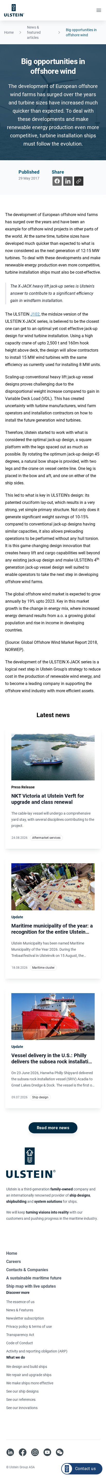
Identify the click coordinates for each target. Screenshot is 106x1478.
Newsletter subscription (25, 1318)
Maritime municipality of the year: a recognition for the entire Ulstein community (52, 932)
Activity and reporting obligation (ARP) (36, 1351)
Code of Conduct (19, 1343)
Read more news (53, 1127)
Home (9, 32)
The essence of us (20, 1302)
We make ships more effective (29, 1383)
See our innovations (22, 1408)
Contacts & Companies (27, 1269)
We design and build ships (26, 1367)
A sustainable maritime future (33, 1278)
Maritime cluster (43, 967)
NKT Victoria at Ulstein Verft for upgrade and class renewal (47, 799)
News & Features (19, 1310)
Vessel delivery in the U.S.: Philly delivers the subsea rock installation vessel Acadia (52, 1061)
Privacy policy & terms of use (29, 1326)
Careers (13, 1261)
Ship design (40, 1097)
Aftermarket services (46, 838)
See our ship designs (22, 1391)
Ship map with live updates (31, 1286)
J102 (35, 314)
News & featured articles (34, 32)
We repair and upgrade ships (28, 1375)
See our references (21, 1399)
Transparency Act (20, 1335)
